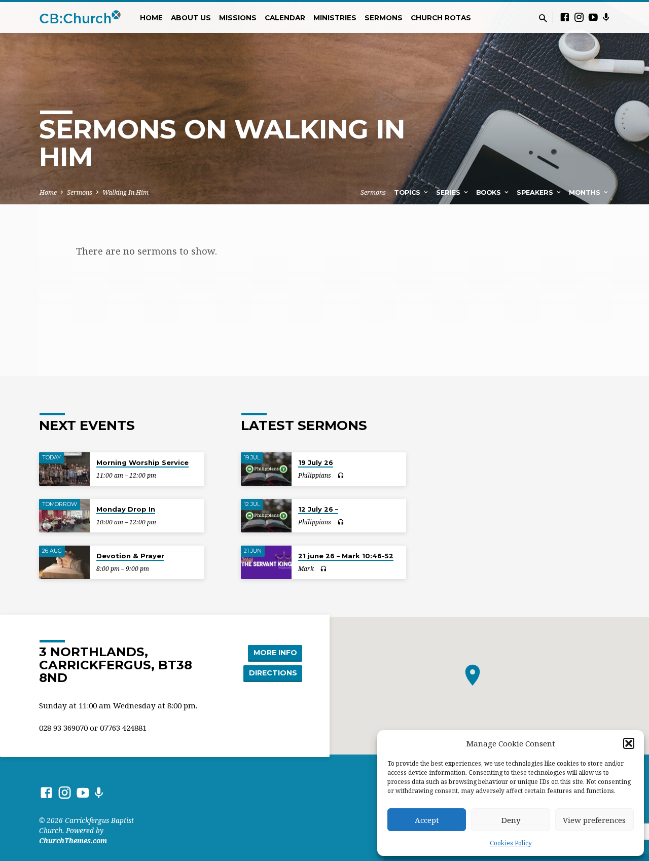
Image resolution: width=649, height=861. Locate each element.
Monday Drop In (125, 509)
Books (489, 192)
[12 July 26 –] (266, 516)
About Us (191, 18)
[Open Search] (543, 18)
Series (449, 192)
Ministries (334, 18)
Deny (510, 820)
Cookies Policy (511, 843)
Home (151, 18)
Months (585, 192)
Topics (408, 192)
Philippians (314, 475)
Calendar (285, 18)
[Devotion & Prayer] (64, 563)
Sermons (384, 18)
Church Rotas (441, 18)
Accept (427, 820)
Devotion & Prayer (130, 556)
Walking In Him (125, 192)
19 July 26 (315, 462)
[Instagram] (579, 17)
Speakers (536, 192)
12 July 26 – (318, 509)
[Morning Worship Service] (64, 469)
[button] (629, 743)
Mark (306, 568)
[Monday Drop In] (64, 516)
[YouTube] (593, 17)
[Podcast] (606, 17)
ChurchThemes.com (73, 840)
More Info (275, 652)
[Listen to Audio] (340, 475)
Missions (238, 18)
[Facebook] (564, 17)
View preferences (594, 820)
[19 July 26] (266, 469)
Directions (273, 672)
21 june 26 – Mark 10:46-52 (345, 556)
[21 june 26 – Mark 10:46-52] (266, 563)
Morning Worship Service (142, 462)
